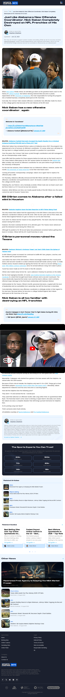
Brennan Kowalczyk (15, 606)
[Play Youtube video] (32, 348)
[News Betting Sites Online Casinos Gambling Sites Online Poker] (61, 3)
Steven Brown (32, 545)
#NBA (60, 585)
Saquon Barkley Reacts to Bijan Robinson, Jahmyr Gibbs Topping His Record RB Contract (36, 603)
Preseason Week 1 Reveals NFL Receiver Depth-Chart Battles (30, 613)
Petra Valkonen (14, 625)
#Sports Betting (14, 591)
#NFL (11, 600)
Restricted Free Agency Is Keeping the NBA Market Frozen (31, 582)
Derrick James (10, 545)
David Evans (6, 585)
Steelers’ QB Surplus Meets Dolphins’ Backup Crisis (27, 623)
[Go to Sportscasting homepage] (10, 3)
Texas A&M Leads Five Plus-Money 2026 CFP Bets (26, 593)
